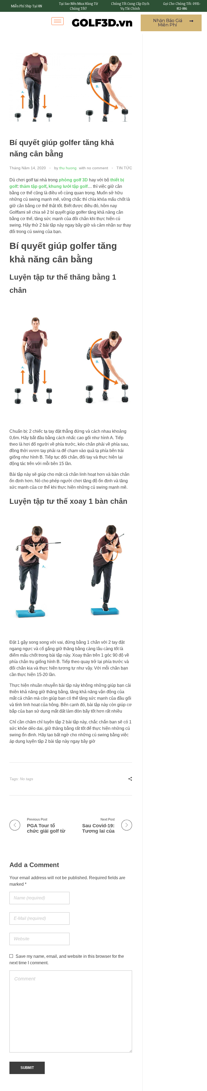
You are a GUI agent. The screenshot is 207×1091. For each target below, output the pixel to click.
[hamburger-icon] (57, 21)
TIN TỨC (124, 168)
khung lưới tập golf (68, 186)
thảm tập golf (33, 186)
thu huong (68, 168)
